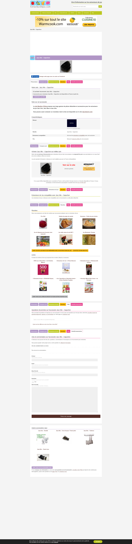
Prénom (34, 356)
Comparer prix (43, 81)
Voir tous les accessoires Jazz (42, 467)
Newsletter (34, 378)
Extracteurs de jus (54, 81)
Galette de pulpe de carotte (66, 216)
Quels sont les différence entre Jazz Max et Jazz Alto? (45, 324)
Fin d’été (43, 216)
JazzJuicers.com (87, 112)
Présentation (34, 81)
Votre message (35, 384)
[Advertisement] (66, 43)
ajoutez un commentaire (47, 314)
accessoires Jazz (76, 128)
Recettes (63, 81)
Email (33, 363)
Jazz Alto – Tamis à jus (43, 449)
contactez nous (66, 314)
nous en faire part (81, 182)
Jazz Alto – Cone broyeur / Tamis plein (66, 430)
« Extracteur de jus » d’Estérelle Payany (43, 278)
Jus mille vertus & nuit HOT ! (66, 232)
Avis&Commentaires (77, 81)
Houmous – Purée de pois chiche (89, 216)
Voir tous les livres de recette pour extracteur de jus (50, 296)
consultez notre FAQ (77, 469)
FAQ (68, 81)
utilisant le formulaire (66, 342)
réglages (56, 542)
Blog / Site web (35, 371)
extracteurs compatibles (79, 135)
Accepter (98, 541)
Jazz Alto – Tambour (89, 430)
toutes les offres (76, 139)
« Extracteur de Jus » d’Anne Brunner (66, 260)
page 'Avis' (54, 471)
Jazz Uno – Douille (43, 430)
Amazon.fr (89, 169)
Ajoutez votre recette (80, 250)
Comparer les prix (39, 97)
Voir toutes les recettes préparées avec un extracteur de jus (52, 250)
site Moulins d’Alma (41, 106)
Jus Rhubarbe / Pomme (89, 232)
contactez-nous (63, 471)
